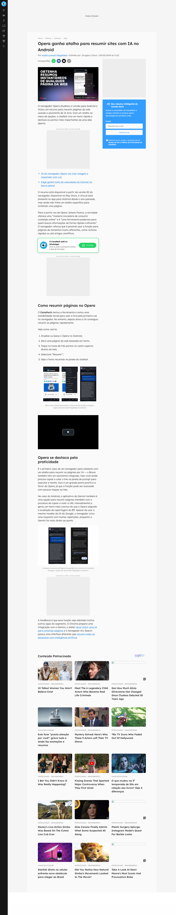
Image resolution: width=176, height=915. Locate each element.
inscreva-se (124, 132)
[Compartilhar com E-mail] (64, 61)
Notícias (48, 38)
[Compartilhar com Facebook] (59, 61)
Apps (65, 38)
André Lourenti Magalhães (54, 55)
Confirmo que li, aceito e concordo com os (125, 142)
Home (40, 38)
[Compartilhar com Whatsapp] (54, 61)
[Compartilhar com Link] (69, 61)
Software (57, 38)
